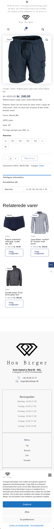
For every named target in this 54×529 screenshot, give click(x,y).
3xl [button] (20, 141)
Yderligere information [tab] (13, 177)
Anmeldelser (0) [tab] (10, 182)
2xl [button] (12, 141)
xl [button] (5, 141)
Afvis (27, 512)
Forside (6, 89)
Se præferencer (27, 519)
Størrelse (7, 135)
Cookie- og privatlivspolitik (19, 525)
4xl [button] (28, 141)
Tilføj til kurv (29, 158)
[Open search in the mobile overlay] (43, 29)
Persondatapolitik (36, 525)
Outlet (12, 89)
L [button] (42, 141)
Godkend (27, 504)
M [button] (6, 147)
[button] (49, 475)
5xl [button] (35, 141)
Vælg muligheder (14, 253)
